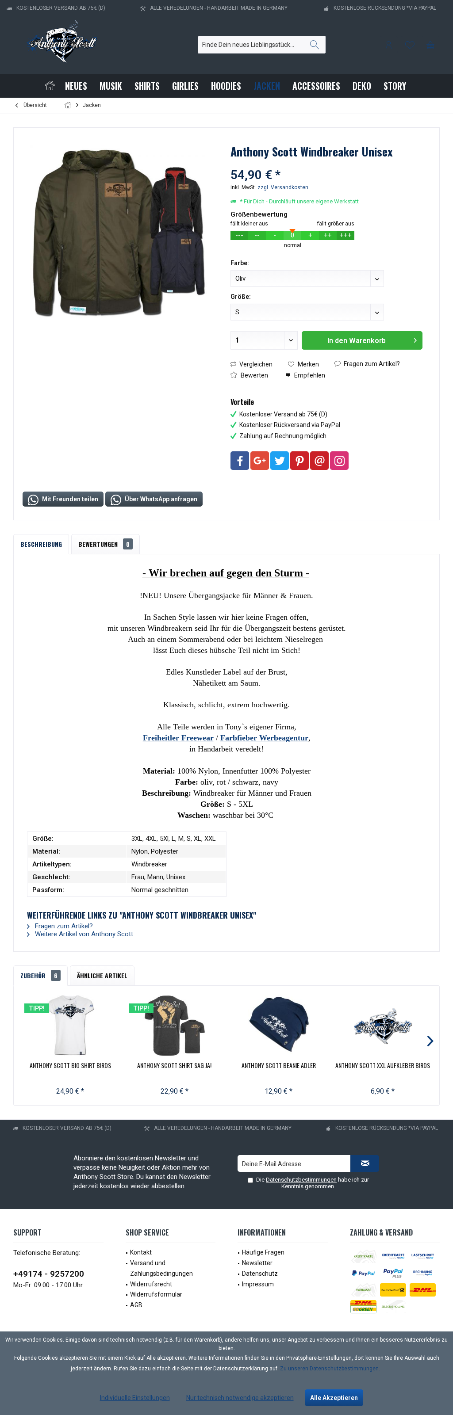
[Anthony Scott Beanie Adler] (278, 1025)
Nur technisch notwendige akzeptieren (240, 1397)
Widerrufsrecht (151, 1284)
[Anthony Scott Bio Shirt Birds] (70, 1025)
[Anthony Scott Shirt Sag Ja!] (175, 1025)
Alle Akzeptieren (334, 1397)
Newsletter (257, 1262)
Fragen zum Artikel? (371, 363)
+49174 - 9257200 (48, 1274)
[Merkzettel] (409, 44)
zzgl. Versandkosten (282, 187)
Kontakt (141, 1252)
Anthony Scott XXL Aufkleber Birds (382, 1065)
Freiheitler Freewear (178, 737)
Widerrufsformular (156, 1294)
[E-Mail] (319, 460)
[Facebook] (239, 460)
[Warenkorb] (430, 44)
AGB (136, 1304)
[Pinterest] (299, 460)
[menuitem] (430, 44)
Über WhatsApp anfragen (160, 499)
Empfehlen (309, 375)
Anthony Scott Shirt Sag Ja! (174, 1065)
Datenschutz (260, 1273)
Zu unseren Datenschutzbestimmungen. (330, 1368)
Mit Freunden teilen (69, 499)
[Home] (50, 86)
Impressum (258, 1284)
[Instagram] (339, 460)
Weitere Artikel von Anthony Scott (83, 934)
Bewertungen (104, 544)
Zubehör (39, 975)
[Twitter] (279, 460)
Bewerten (253, 375)
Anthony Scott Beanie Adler (279, 1065)
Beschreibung (41, 544)
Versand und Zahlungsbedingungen (161, 1268)
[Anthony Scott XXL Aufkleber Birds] (383, 1025)
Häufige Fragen (263, 1252)
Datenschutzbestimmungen (301, 1179)
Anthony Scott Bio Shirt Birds (70, 1065)
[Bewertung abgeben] (326, 163)
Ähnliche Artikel (102, 975)
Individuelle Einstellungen (135, 1397)
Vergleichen (255, 364)
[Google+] (259, 460)
